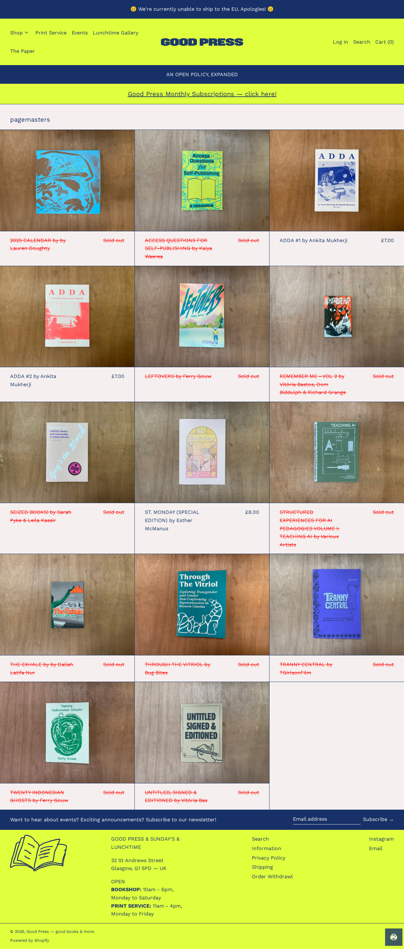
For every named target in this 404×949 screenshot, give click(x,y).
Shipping (262, 867)
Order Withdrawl (272, 876)
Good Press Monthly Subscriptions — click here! (202, 94)
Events (80, 33)
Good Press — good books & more (60, 931)
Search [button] (361, 42)
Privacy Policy (268, 858)
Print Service (51, 33)
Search (260, 839)
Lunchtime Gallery (115, 33)
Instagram (381, 839)
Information (266, 848)
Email (376, 848)
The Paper (22, 51)
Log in (340, 42)
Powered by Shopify (29, 940)
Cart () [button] (384, 42)
